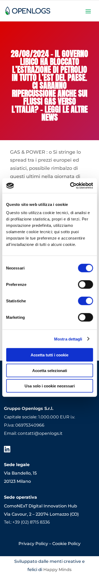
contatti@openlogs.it (40, 433)
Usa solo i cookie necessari (50, 386)
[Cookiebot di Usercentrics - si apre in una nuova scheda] (70, 185)
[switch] (85, 284)
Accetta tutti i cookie (49, 355)
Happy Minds (57, 569)
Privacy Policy (33, 543)
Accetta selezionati (49, 370)
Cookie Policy (66, 543)
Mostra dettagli (68, 339)
